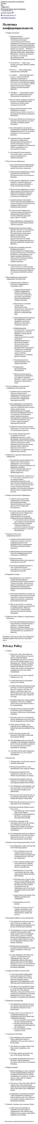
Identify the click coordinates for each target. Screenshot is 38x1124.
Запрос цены (13, 9)
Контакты (12, 18)
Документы (4, 18)
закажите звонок (6, 13)
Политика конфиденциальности (26, 1121)
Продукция (4, 9)
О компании (22, 9)
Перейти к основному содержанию (12, 1)
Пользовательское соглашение (12, 1121)
